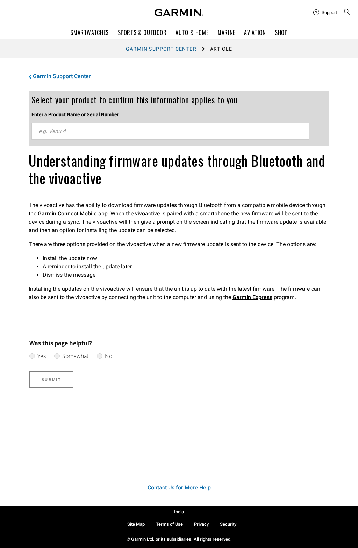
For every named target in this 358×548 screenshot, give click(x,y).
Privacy (201, 524)
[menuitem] (325, 12)
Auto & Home (192, 32)
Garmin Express (252, 297)
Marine (226, 32)
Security (228, 524)
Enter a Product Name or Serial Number (75, 114)
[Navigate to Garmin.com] (179, 12)
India (179, 511)
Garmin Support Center (161, 49)
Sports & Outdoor (142, 32)
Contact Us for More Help (179, 487)
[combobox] (170, 131)
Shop (281, 32)
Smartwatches (89, 32)
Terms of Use (169, 524)
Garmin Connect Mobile (67, 213)
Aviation (255, 32)
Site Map (136, 524)
